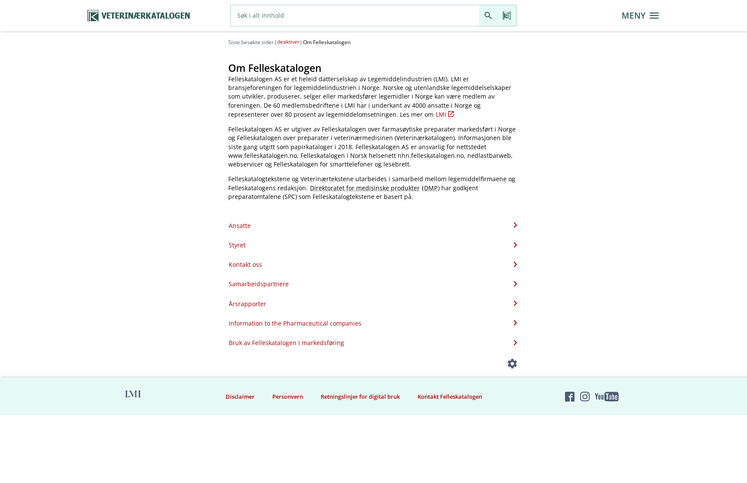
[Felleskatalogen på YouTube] (606, 396)
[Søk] (488, 15)
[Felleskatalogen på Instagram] (585, 396)
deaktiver (288, 41)
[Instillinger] (512, 365)
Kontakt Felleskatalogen (450, 396)
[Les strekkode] (507, 15)
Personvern (287, 396)
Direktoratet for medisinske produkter (365, 188)
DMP (430, 188)
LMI (441, 114)
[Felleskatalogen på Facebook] (570, 396)
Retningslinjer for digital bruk (360, 396)
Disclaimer (240, 396)
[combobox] (355, 15)
